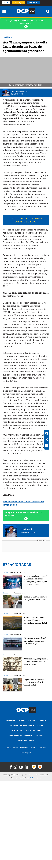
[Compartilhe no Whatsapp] (46, 446)
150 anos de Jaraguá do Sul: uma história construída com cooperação (34, 641)
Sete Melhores (15, 735)
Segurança (10, 720)
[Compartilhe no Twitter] (46, 440)
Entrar (6, 2)
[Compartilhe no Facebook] (46, 434)
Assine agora (18, 2)
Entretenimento (27, 725)
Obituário (39, 735)
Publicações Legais (33, 730)
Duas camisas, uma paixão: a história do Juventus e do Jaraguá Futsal (35, 661)
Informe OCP (16, 730)
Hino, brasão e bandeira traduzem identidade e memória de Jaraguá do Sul (35, 620)
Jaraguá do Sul (12, 748)
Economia (42, 720)
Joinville (33, 748)
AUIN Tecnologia (35, 778)
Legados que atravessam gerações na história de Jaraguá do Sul (34, 682)
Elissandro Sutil (21, 91)
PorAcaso (28, 735)
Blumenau (24, 748)
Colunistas (13, 725)
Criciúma (42, 748)
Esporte (31, 720)
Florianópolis (26, 753)
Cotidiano (6, 572)
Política (40, 725)
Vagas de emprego (26, 740)
